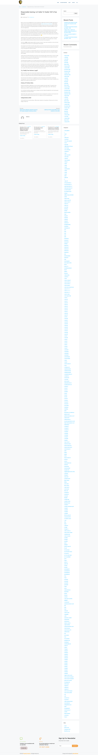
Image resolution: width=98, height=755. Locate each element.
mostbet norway (67, 501)
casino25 (66, 327)
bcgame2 (66, 217)
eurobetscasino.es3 (68, 384)
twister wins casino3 (68, 680)
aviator (65, 196)
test (65, 633)
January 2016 (66, 121)
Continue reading (22, 135)
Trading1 (66, 649)
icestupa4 (66, 431)
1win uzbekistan (67, 149)
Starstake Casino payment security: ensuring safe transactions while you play (70, 24)
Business (66, 273)
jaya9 (65, 450)
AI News (65, 193)
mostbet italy (66, 499)
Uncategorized (24, 6)
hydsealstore (66, 424)
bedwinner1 (66, 222)
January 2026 (66, 67)
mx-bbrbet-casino (67, 518)
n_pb (65, 520)
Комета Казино (67, 713)
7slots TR (66, 181)
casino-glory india (67, 295)
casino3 (65, 335)
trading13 (66, 652)
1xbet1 (65, 163)
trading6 (65, 664)
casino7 (65, 344)
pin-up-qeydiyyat (67, 556)
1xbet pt (65, 161)
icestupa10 (66, 426)
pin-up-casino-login (68, 555)
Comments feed (67, 729)
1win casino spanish (68, 141)
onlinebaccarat (67, 534)
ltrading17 (66, 475)
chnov (65, 365)
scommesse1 (66, 602)
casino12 (66, 302)
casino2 (65, 316)
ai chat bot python (67, 189)
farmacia (66, 400)
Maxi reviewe (66, 480)
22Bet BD (66, 177)
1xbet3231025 (67, 168)
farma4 (65, 396)
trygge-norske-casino (68, 675)
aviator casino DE (67, 200)
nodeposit (66, 525)
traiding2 (66, 671)
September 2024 (67, 93)
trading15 (66, 656)
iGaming (65, 440)
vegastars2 (66, 687)
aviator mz (66, 203)
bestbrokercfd (67, 228)
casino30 (66, 337)
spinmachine (66, 619)
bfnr (65, 254)
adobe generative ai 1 (68, 186)
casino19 (66, 315)
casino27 (66, 330)
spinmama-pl (66, 621)
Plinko (65, 560)
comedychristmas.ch (68, 374)
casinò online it (67, 285)
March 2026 (66, 64)
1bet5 (65, 134)
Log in (65, 725)
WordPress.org (67, 731)
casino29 (66, 334)
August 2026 (66, 55)
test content (66, 635)
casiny (65, 360)
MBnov (65, 482)
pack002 (66, 537)
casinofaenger (67, 356)
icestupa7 (66, 436)
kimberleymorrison (67, 462)
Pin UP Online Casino (68, 551)
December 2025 (67, 69)
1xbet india (66, 156)
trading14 (66, 654)
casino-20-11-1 (67, 292)
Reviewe (65, 595)
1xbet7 (65, 174)
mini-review (66, 483)
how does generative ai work (69, 421)
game (65, 410)
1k (64, 135)
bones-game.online (67, 262)
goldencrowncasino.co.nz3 (69, 415)
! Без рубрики (66, 130)
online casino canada (68, 532)
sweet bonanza (67, 628)
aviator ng (66, 205)
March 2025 (66, 85)
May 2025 (66, 81)
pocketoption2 (67, 570)
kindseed (66, 464)
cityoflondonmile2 (67, 370)
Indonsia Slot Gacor (68, 445)
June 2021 (66, 116)
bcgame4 (66, 221)
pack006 (66, 541)
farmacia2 (66, 403)
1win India (66, 144)
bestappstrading (67, 224)
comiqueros (66, 375)
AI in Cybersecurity (67, 191)
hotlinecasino (66, 417)
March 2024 (66, 100)
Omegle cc (66, 529)
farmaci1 (66, 398)
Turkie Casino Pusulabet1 (69, 676)
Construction (66, 377)
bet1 (65, 229)
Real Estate (66, 591)
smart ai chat (66, 612)
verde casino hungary (68, 690)
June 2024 (66, 99)
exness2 (65, 388)
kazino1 (65, 461)
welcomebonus (67, 703)
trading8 (65, 668)
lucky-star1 (66, 476)
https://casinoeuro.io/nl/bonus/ (46, 23)
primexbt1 (66, 579)
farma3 (65, 395)
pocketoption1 (67, 569)
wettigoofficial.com (67, 704)
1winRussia (66, 151)
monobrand (66, 492)
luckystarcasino (67, 478)
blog (65, 259)
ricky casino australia (68, 598)
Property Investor (27, 753)
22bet (65, 175)
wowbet (65, 711)
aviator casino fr (67, 201)
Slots (65, 607)
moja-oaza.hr (66, 487)
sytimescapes (66, 631)
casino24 (66, 325)
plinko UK (66, 563)
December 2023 (67, 106)
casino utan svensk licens (69, 287)
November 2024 (67, 92)
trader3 (65, 647)
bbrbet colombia (67, 212)
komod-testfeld (67, 468)
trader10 (66, 645)
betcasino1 (66, 240)
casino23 (66, 323)
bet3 (65, 233)
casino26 (66, 328)
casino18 (66, 313)
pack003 (66, 539)
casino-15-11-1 (67, 288)
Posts (65, 577)
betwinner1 (66, 245)
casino (65, 278)
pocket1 (65, 565)
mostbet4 (66, 513)
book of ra (66, 266)
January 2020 (66, 118)
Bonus (65, 264)
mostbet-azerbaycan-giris (69, 506)
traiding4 (66, 673)
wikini (65, 706)
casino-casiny (67, 294)
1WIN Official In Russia (68, 146)
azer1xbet (66, 207)
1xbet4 (65, 170)
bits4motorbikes (67, 255)
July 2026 (66, 57)
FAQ (77, 2)
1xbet (65, 153)
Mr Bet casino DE (67, 515)
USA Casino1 (66, 683)
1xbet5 (65, 172)
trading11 (66, 650)
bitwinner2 (66, 257)
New (65, 522)
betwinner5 (66, 252)
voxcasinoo (66, 699)
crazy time (66, 379)
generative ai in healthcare (69, 412)
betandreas (66, 238)
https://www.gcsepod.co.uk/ (69, 422)
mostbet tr (66, 504)
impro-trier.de (66, 442)
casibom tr (66, 276)
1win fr (65, 142)
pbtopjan (66, 544)
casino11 (66, 301)
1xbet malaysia (67, 160)
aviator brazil (66, 198)
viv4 (65, 694)
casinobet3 (66, 353)
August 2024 (66, 95)
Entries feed (66, 727)
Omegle (65, 527)
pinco (65, 558)
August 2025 (66, 76)
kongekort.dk (66, 469)
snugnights (66, 614)
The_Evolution (67, 638)
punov (65, 588)
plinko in (65, 562)
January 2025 (66, 88)
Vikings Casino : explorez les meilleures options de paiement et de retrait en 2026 (70, 31)
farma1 (65, 393)
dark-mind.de (66, 381)
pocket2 (65, 567)
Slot (65, 605)
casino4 (65, 339)
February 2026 (67, 66)
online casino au (67, 530)
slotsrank (66, 610)
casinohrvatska (67, 358)
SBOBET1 (66, 600)
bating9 (65, 210)
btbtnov (65, 271)
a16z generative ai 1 (68, 184)
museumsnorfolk (67, 516)
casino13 (66, 304)
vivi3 (65, 696)
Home (58, 2)
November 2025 (67, 71)
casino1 (65, 297)
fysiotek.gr (66, 407)
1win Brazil (66, 139)
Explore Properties (63, 2)
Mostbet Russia (67, 502)
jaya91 (65, 452)
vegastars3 (66, 689)
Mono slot (66, 490)
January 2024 (66, 104)
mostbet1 (66, 508)
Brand (65, 269)
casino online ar (67, 283)
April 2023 (66, 113)
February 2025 (67, 86)
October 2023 (66, 107)
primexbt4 (66, 584)
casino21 (66, 320)
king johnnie (66, 466)
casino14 (66, 306)
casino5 (65, 341)
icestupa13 (66, 429)
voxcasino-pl (66, 697)
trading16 (66, 657)
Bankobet (66, 208)
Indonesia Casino (67, 443)
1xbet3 (65, 167)
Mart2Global (75, 753)
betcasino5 (66, 241)
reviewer (66, 596)
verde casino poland (68, 692)
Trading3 (66, 659)
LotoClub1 (66, 473)
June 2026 (66, 59)
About (69, 2)
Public (65, 586)
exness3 (65, 389)
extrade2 (66, 391)
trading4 (65, 661)
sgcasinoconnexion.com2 (69, 603)
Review (65, 593)
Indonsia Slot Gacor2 (68, 447)
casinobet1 (66, 349)
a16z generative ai (67, 182)
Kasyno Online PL (67, 457)
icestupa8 (66, 438)
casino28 (66, 332)
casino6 (65, 342)
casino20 (66, 318)
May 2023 (66, 111)
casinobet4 (66, 355)
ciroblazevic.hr (67, 367)
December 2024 (67, 90)
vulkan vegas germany (68, 701)
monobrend (66, 494)
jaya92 (65, 454)
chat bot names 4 (67, 363)
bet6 (65, 236)
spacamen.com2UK (67, 617)
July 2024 (66, 97)
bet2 (65, 231)
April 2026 (66, 62)
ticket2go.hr (66, 642)
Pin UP (65, 548)
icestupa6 (66, 435)
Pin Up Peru (66, 553)
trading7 (65, 666)
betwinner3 (66, 248)
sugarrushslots (67, 624)
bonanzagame (67, 261)
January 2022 (66, 114)
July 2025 (66, 78)
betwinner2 (66, 247)
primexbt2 (66, 581)
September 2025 (67, 74)
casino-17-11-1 (67, 290)
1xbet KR (66, 158)
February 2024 (67, 102)
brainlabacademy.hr (68, 268)
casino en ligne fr (67, 280)
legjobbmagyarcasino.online (69, 471)
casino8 (65, 346)
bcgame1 (66, 215)
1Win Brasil (66, 137)
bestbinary (66, 226)
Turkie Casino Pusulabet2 (69, 678)
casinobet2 (66, 351)
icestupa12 (66, 428)
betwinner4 (66, 250)
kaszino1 (66, 459)
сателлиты (66, 715)
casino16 (66, 309)
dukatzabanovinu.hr (68, 382)
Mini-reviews (66, 485)
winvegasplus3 (67, 708)
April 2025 (66, 83)
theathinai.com (67, 640)
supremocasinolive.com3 (69, 626)
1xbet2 (65, 165)
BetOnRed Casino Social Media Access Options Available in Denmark (24, 129)
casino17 (66, 311)
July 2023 (66, 109)
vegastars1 (66, 685)
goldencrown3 (67, 414)
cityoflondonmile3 (67, 372)
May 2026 (66, 60)
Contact (73, 2)
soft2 (65, 616)
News (65, 523)
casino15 (66, 308)
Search (65, 11)
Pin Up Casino (66, 549)
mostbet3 (66, 511)
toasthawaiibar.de (67, 643)
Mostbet (65, 497)
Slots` (65, 609)
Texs (65, 636)
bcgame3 (66, 219)
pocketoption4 (67, 574)
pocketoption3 (67, 572)
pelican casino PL (67, 546)
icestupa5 (66, 433)
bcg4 (65, 214)
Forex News (66, 405)
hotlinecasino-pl (67, 419)
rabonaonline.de (67, 589)
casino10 (66, 299)
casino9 (65, 348)
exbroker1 (66, 386)
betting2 (65, 243)
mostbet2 (66, 509)
